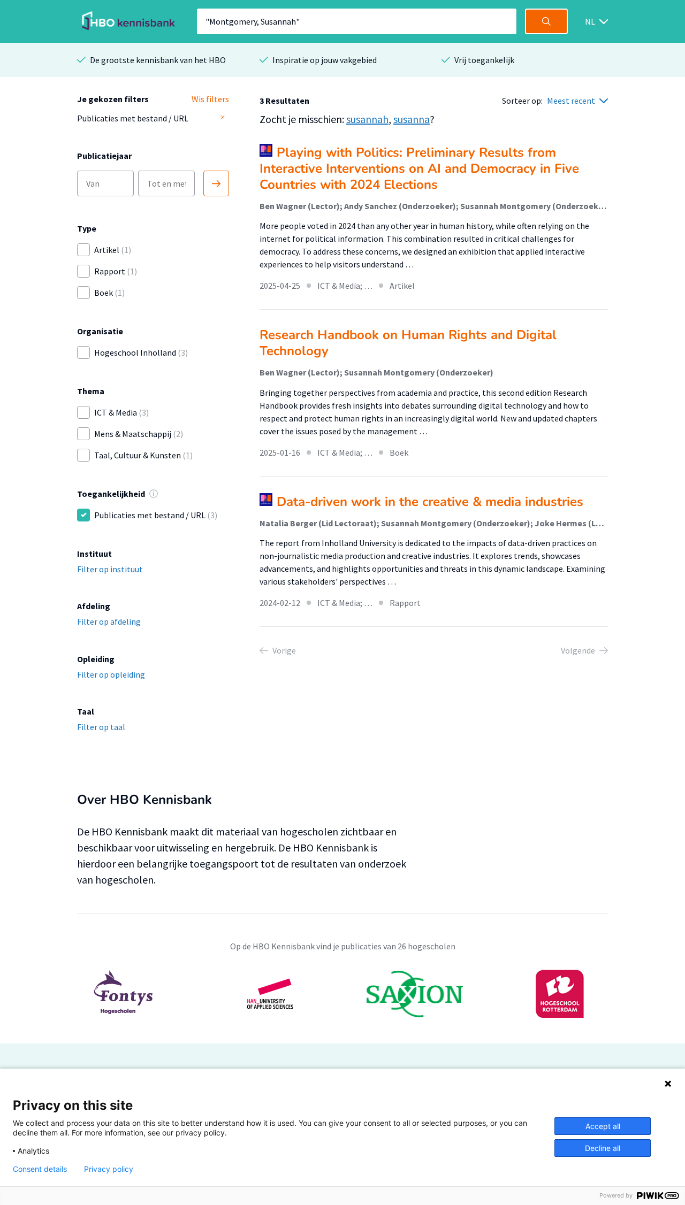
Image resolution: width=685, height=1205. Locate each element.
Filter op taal (101, 727)
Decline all (602, 1148)
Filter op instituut (110, 569)
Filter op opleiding (111, 674)
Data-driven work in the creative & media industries (430, 501)
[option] (342, 994)
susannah (367, 119)
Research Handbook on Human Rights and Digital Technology (408, 342)
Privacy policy (108, 1169)
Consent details (40, 1169)
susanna (411, 119)
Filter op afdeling (109, 621)
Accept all (602, 1126)
